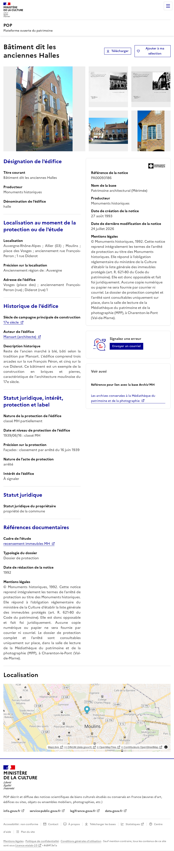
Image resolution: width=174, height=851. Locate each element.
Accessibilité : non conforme (20, 824)
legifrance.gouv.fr (83, 811)
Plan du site (28, 832)
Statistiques (133, 824)
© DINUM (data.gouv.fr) (78, 747)
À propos (74, 824)
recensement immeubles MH (26, 543)
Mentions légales (13, 841)
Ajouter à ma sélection (155, 51)
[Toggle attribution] (165, 747)
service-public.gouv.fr (45, 811)
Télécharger (120, 51)
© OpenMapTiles (106, 747)
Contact (53, 824)
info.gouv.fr (11, 811)
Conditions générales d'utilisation (81, 841)
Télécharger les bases (103, 824)
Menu (168, 6)
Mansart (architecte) (19, 336)
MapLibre (53, 747)
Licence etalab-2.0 (26, 845)
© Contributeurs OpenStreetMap (139, 747)
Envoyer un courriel (126, 346)
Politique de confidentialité (42, 841)
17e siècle (11, 322)
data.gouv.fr (114, 811)
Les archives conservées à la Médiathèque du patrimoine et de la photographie (123, 398)
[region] (87, 718)
